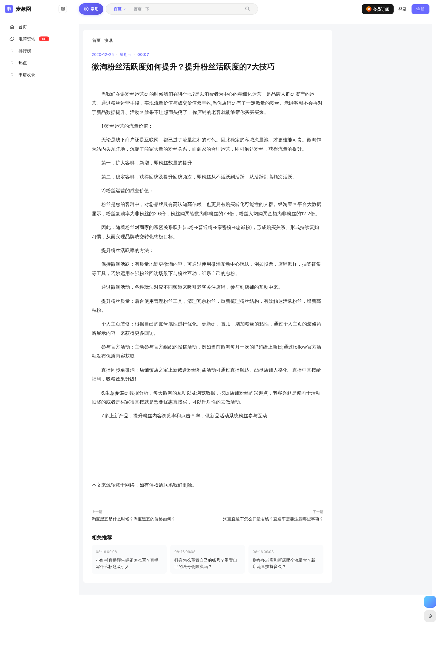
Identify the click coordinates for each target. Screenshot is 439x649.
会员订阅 (379, 9)
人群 (285, 94)
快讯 (108, 40)
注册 (420, 9)
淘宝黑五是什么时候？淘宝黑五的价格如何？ (133, 518)
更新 (206, 324)
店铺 (226, 103)
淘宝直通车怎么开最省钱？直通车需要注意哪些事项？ (273, 518)
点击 (186, 416)
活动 (134, 112)
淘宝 (287, 204)
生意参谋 (114, 393)
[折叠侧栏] (63, 9)
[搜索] (247, 9)
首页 (96, 40)
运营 (139, 94)
